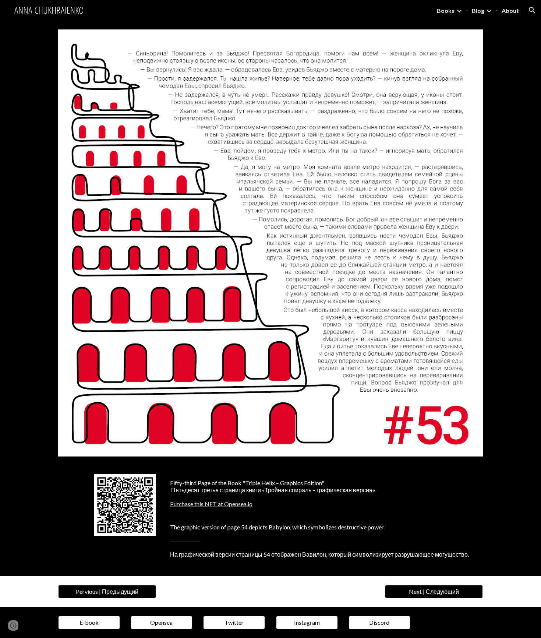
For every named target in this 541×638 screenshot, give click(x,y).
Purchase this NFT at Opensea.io (211, 503)
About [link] (510, 10)
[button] (532, 10)
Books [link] (446, 10)
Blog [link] (478, 10)
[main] (325, 493)
